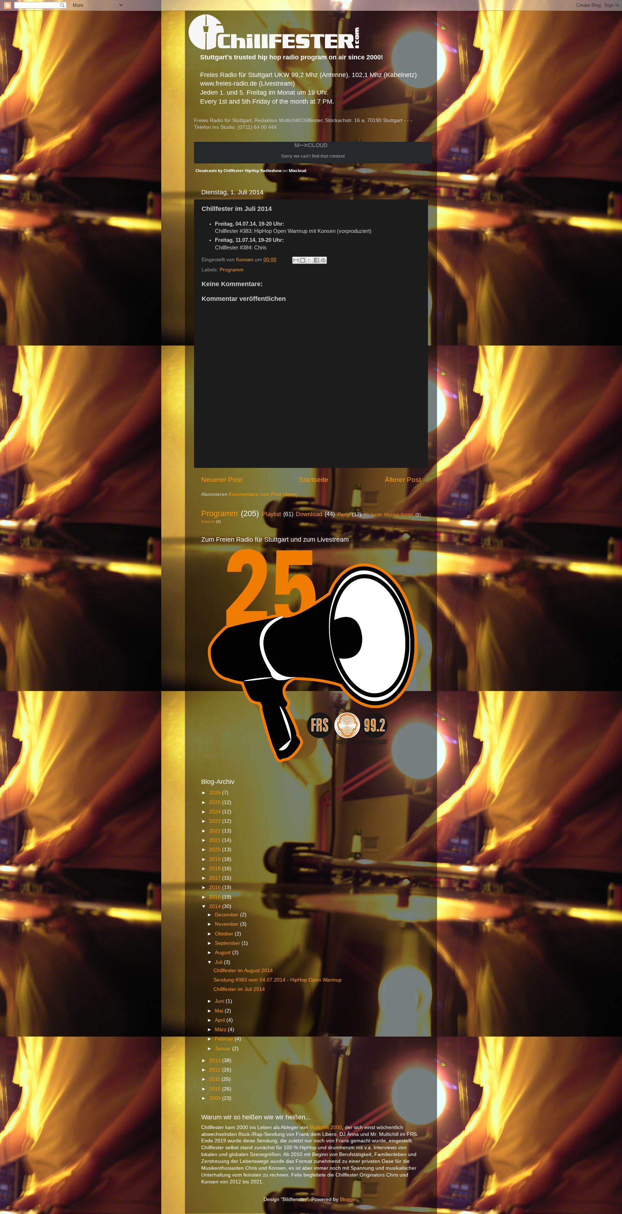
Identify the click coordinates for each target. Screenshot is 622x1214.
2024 (215, 811)
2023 (215, 821)
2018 (215, 868)
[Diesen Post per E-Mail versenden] (295, 260)
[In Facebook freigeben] (316, 260)
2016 (215, 887)
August (223, 952)
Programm (232, 269)
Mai (220, 1011)
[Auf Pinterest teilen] (323, 260)
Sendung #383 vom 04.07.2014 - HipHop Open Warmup (277, 980)
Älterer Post (403, 479)
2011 (215, 1079)
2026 (215, 792)
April (220, 1020)
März (221, 1029)
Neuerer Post (221, 479)
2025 (215, 802)
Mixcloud (297, 170)
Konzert (208, 521)
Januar (223, 1048)
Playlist (271, 514)
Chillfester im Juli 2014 (239, 989)
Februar (225, 1039)
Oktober (225, 934)
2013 (215, 1060)
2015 (215, 897)
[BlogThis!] (302, 260)
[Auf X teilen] (309, 260)
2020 (215, 849)
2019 (215, 859)
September (228, 943)
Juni (220, 1001)
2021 (215, 840)
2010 (215, 1089)
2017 (215, 878)
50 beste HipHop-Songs (388, 514)
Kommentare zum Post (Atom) (263, 494)
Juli (219, 962)
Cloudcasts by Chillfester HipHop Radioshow (238, 170)
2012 (215, 1070)
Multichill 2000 (326, 1127)
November (227, 924)
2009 (215, 1098)
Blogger (348, 1199)
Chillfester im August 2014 (243, 970)
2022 (215, 831)
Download (309, 514)
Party (344, 514)
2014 (215, 906)
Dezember (227, 914)
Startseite (313, 479)
